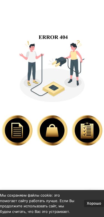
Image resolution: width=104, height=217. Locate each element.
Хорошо (94, 203)
